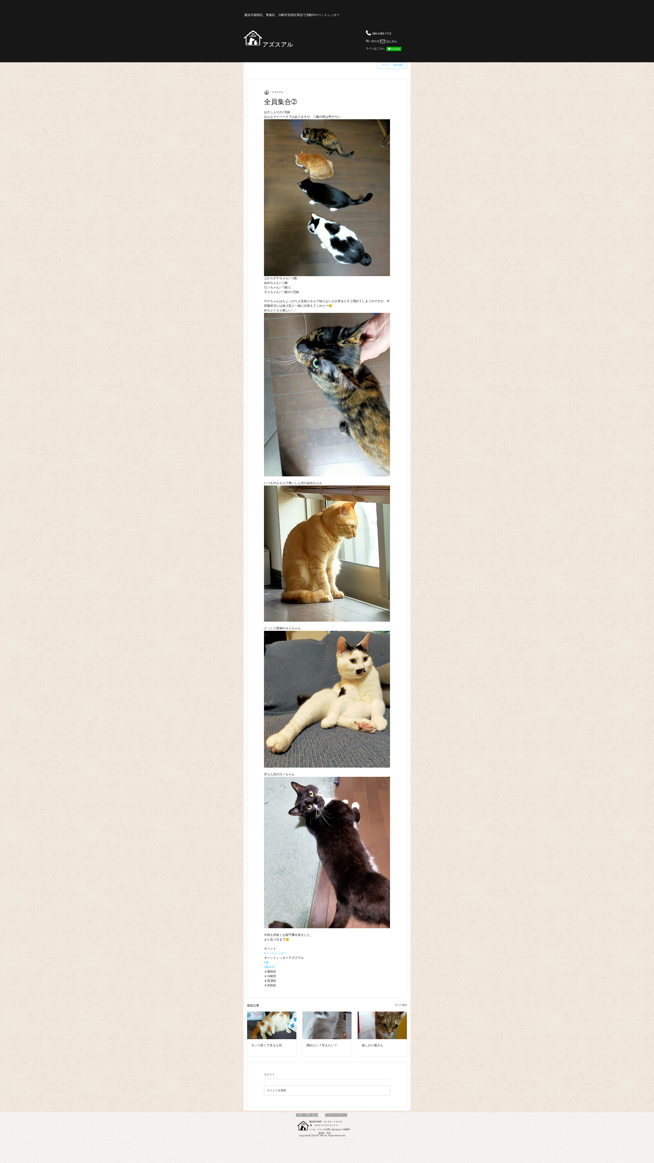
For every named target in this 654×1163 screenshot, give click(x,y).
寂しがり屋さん (372, 1045)
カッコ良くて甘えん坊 (266, 1045)
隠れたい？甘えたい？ (322, 1045)
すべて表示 (401, 1005)
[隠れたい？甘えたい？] (327, 1025)
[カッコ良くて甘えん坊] (271, 1025)
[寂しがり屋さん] (382, 1025)
